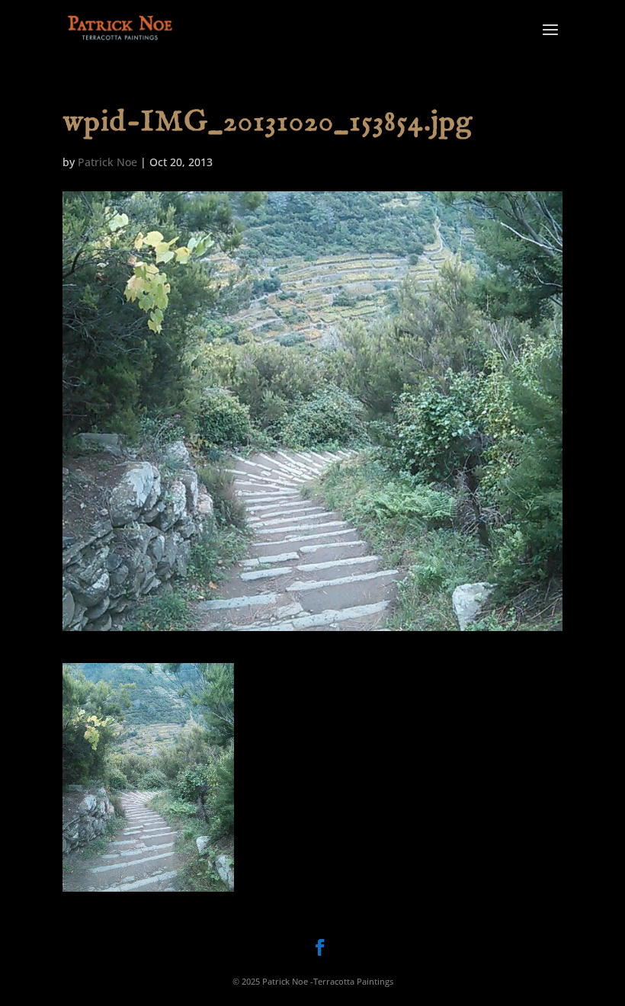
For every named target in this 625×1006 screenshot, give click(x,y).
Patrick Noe (107, 162)
